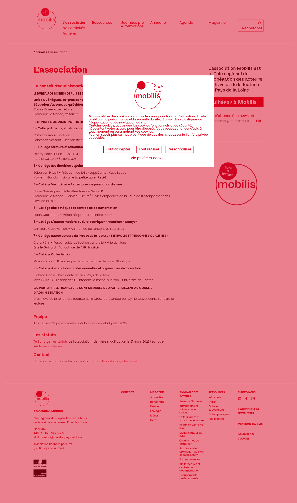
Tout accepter (118, 149)
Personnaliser (179, 149)
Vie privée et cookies (149, 158)
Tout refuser (149, 149)
